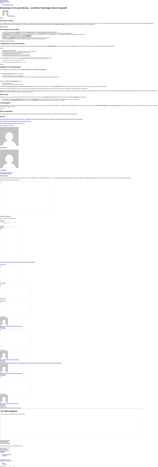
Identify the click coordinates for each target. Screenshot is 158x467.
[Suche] (14, 466)
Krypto (12, 4)
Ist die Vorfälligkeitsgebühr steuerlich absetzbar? (9, 359)
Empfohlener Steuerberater (5, 216)
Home (3, 463)
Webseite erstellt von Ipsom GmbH (7, 457)
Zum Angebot (2, 264)
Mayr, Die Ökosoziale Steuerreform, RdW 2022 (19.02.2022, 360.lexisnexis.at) (15, 121)
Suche (1, 466)
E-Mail (1, 221)
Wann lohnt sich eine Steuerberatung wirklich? (9, 403)
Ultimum (4, 464)
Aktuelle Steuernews (6, 4)
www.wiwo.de (29, 91)
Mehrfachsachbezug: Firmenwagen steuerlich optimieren (11, 373)
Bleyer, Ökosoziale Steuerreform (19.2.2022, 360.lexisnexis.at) (12, 123)
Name (1, 220)
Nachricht (2, 226)
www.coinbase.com (4, 125)
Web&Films (17, 457)
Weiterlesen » (2, 327)
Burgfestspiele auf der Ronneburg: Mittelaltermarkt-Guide (11, 326)
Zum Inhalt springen (4, 0)
